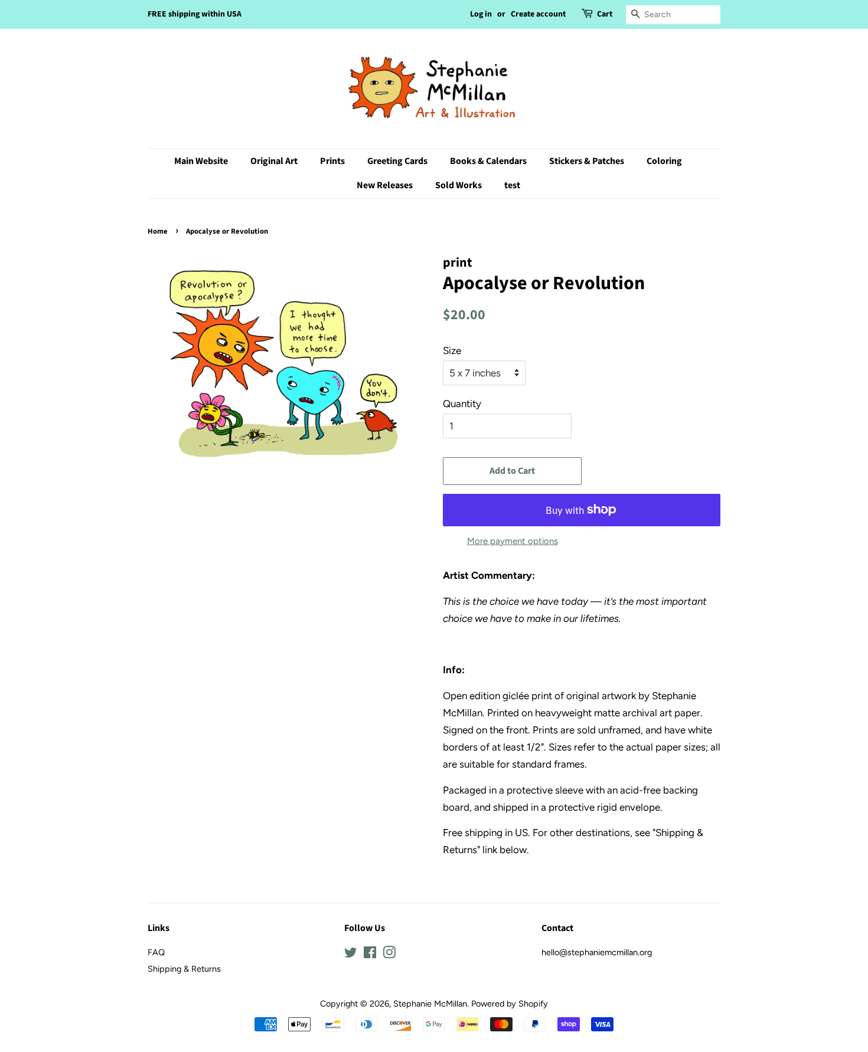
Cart (604, 14)
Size (452, 350)
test (512, 185)
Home (158, 231)
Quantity (462, 403)
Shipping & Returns (184, 968)
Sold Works (458, 185)
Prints (332, 161)
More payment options (512, 541)
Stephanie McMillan (430, 1003)
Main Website (201, 161)
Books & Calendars (488, 161)
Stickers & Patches (586, 161)
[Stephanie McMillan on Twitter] (350, 954)
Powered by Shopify (509, 1003)
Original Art (274, 161)
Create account (538, 14)
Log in (481, 14)
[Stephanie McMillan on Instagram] (389, 954)
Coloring (664, 161)
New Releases (385, 185)
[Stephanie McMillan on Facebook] (370, 954)
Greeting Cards (397, 161)
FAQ (156, 952)
